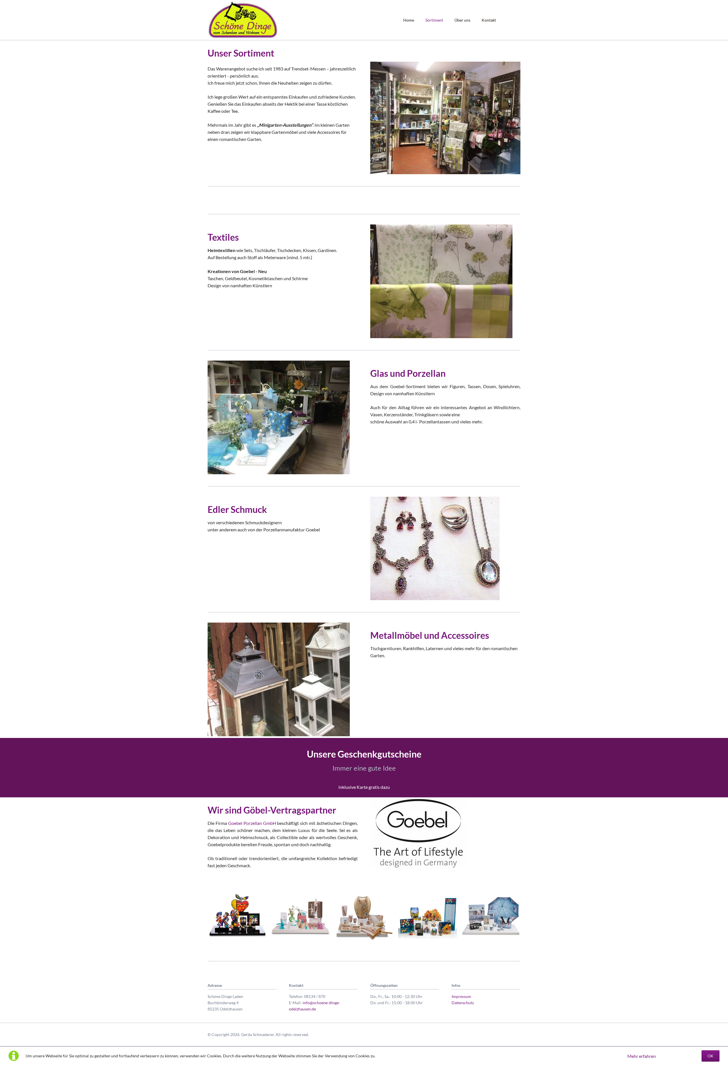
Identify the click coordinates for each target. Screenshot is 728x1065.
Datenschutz (463, 1002)
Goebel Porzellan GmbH (252, 823)
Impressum (461, 996)
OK (710, 1055)
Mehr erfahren (641, 1056)
